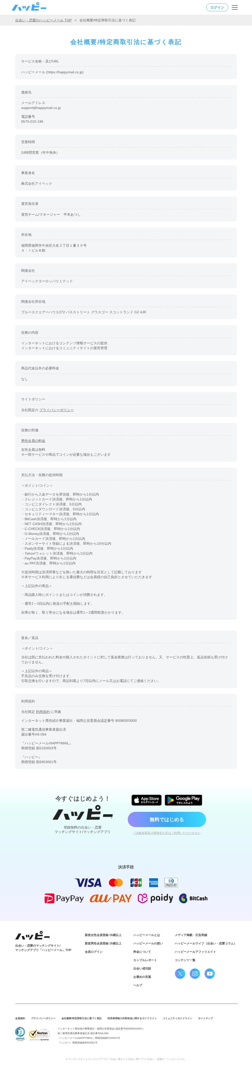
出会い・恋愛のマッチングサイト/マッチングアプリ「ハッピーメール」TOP (43, 948)
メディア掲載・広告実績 (191, 935)
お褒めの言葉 (142, 977)
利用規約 (43, 712)
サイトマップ (205, 1018)
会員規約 (20, 1018)
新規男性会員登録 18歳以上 (103, 943)
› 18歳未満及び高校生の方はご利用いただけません (167, 833)
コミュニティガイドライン (177, 1018)
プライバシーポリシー (56, 410)
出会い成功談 (142, 968)
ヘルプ (137, 985)
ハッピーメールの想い (148, 943)
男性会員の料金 (33, 441)
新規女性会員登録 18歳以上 (103, 935)
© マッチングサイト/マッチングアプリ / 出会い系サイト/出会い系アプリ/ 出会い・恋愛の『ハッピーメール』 (126, 1059)
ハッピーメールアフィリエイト (195, 951)
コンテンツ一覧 (185, 960)
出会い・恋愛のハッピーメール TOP (43, 20)
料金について (142, 951)
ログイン (217, 7)
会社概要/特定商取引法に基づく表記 (82, 1018)
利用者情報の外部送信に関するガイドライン (132, 1018)
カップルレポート (145, 960)
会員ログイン (94, 951)
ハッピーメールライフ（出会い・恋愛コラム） (206, 943)
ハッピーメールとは (146, 935)
